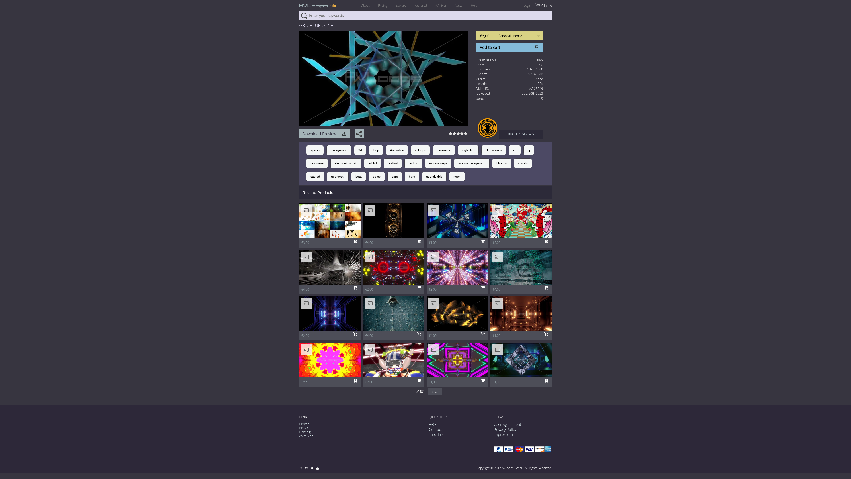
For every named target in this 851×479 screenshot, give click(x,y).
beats (377, 176)
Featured (420, 5)
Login (527, 5)
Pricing (382, 5)
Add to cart (490, 47)
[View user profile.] (487, 128)
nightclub (468, 150)
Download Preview (319, 133)
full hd (372, 163)
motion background (471, 163)
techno (413, 163)
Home (304, 423)
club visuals (494, 150)
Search (304, 15)
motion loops (438, 163)
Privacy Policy (505, 429)
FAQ (432, 424)
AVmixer (440, 5)
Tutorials (436, 434)
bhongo (501, 163)
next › (435, 391)
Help (474, 5)
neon (457, 176)
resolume (317, 163)
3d (360, 150)
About (365, 5)
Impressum (503, 434)
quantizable (434, 176)
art (515, 150)
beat (358, 176)
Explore (401, 5)
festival (393, 163)
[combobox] (425, 15)
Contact (435, 429)
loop (376, 150)
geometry (337, 176)
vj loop (315, 150)
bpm (395, 176)
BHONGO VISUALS (521, 134)
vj (529, 150)
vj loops (420, 150)
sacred (315, 176)
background (339, 150)
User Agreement (507, 424)
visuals (523, 163)
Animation (397, 150)
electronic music (346, 163)
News (459, 5)
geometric (444, 150)
